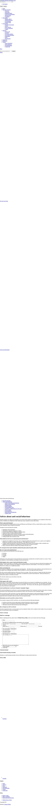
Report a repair (5, 795)
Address (4, 625)
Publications (7, 36)
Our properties (8, 21)
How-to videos (8, 509)
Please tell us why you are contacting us (10, 645)
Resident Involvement (9, 24)
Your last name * (25, 623)
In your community (9, 28)
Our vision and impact (9, 35)
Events (6, 25)
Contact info (7, 46)
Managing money (8, 13)
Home (4, 8)
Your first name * (6, 623)
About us (4, 30)
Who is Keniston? (8, 43)
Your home (7, 12)
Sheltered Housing (8, 20)
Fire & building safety (9, 507)
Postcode (40, 626)
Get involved (5, 23)
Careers (4, 42)
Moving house (8, 15)
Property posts (8, 22)
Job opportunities (8, 45)
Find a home (5, 17)
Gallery (6, 29)
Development (7, 38)
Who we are (7, 31)
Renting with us (8, 19)
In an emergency (8, 511)
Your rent (7, 10)
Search (5, 6)
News (6, 37)
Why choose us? (8, 44)
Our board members (9, 34)
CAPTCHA (5, 647)
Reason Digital (8, 804)
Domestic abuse (8, 505)
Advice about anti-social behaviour (12, 503)
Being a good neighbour (10, 504)
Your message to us (10, 633)
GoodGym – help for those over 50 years (13, 508)
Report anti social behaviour (10, 512)
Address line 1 (5, 626)
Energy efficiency (8, 506)
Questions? (7, 16)
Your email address (9, 628)
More (1, 48)
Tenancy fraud (8, 513)
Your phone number (7, 631)
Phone (4, 620)
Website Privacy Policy (7, 800)
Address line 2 (23, 626)
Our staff (7, 32)
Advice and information (10, 14)
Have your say (8, 27)
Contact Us (5, 39)
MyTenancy (5, 40)
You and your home (6, 9)
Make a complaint (6, 796)
